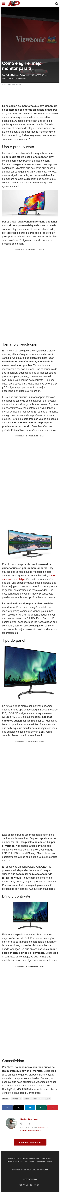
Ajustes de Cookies (44, 1161)
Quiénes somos (13, 1158)
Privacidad (11, 1161)
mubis (45, 1169)
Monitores (37, 1098)
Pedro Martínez (12, 75)
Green (26, 1098)
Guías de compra (14, 84)
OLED (47, 1098)
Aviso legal (46, 1158)
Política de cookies (26, 1161)
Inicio (4, 84)
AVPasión (33, 1179)
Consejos (16, 1098)
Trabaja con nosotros (30, 1158)
